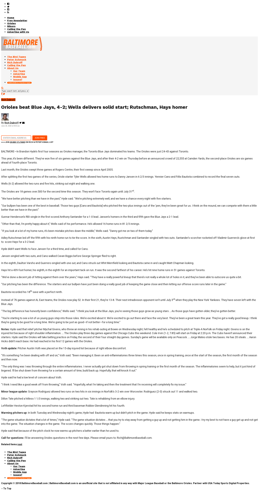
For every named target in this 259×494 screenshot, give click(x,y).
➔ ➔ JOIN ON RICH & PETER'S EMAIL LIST (27, 142)
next (20, 444)
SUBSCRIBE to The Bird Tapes (19, 82)
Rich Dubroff (11, 122)
